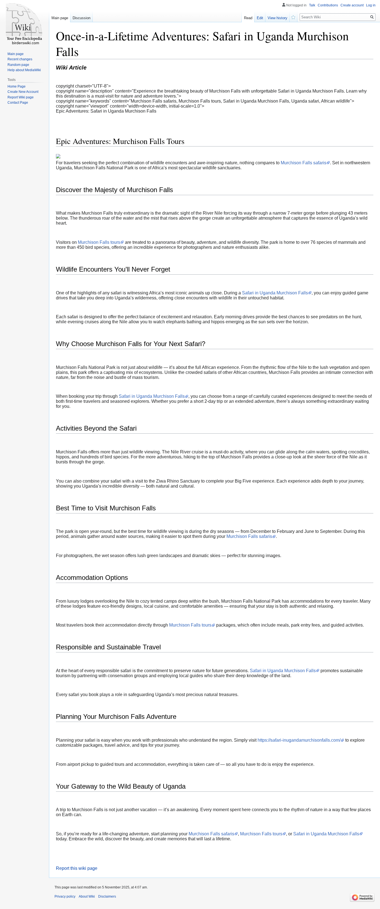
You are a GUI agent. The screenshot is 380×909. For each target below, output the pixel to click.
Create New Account (23, 92)
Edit (260, 18)
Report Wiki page (21, 97)
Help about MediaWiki (24, 70)
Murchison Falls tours (99, 242)
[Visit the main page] (24, 22)
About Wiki (87, 896)
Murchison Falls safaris (303, 162)
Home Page (17, 86)
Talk (312, 5)
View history (277, 18)
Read (248, 18)
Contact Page (18, 103)
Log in (371, 5)
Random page (18, 65)
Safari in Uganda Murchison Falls (275, 292)
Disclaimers (107, 896)
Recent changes (20, 59)
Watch (293, 16)
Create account (352, 5)
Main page (59, 18)
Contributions (328, 5)
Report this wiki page (76, 868)
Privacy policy (65, 896)
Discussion (81, 18)
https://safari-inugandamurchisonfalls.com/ (299, 740)
